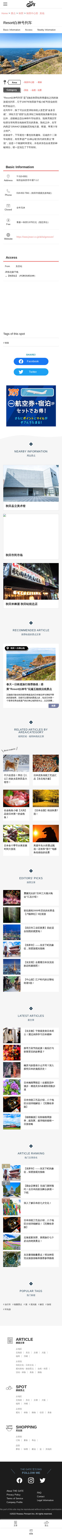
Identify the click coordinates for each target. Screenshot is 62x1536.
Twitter (33, 371)
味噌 (26, 1449)
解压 (42, 1304)
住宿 (42, 1412)
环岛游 (8, 1309)
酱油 (34, 1449)
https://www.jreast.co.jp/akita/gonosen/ (35, 237)
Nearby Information (46, 30)
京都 (36, 1352)
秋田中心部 (29, 82)
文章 (15, 1525)
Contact (40, 1496)
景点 (13, 13)
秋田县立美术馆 (15, 505)
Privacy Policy (14, 1494)
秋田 (21, 13)
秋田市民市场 (14, 555)
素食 (26, 1440)
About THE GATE (15, 1491)
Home (4, 13)
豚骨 (18, 1449)
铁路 (7, 343)
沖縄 (26, 1356)
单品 (34, 1440)
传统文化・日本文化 (25, 1365)
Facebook (33, 361)
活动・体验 (21, 1372)
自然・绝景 (43, 1369)
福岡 (18, 1356)
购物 (40, 1372)
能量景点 (18, 1304)
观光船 (34, 1304)
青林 (40, 82)
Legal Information (45, 1500)
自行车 (8, 1304)
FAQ (39, 1492)
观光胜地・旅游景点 (25, 1369)
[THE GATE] (31, 4)
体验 (26, 1412)
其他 (26, 90)
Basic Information (11, 30)
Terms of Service (15, 1498)
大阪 (44, 1352)
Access (28, 30)
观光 (18, 1412)
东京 (28, 1352)
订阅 (18, 1440)
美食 (32, 1372)
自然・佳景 (37, 90)
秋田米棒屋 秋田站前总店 (22, 603)
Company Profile (14, 1502)
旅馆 (49, 1304)
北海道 (19, 1352)
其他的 (49, 1449)
